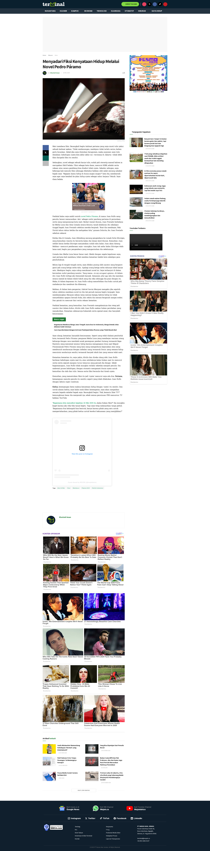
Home (44, 55)
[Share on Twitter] (46, 153)
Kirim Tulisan (131, 4)
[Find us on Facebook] (155, 4)
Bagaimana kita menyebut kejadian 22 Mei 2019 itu (74, 403)
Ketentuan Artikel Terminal (83, 836)
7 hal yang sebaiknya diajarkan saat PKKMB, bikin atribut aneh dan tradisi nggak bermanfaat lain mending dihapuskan (155, 158)
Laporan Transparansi (113, 839)
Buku (56, 55)
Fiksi (68, 488)
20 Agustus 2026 (149, 148)
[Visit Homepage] (54, 4)
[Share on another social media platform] (46, 163)
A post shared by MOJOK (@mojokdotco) (82, 482)
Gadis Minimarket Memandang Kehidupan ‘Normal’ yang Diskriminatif (68, 747)
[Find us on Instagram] (144, 4)
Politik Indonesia (97, 488)
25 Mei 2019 (66, 73)
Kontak (77, 839)
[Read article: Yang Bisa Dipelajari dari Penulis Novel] (91, 749)
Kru (76, 830)
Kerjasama (109, 827)
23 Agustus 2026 (149, 206)
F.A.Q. (108, 830)
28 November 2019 (106, 782)
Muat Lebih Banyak (84, 790)
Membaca (76, 488)
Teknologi (102, 11)
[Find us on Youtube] (165, 4)
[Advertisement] (83, 503)
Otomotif (129, 11)
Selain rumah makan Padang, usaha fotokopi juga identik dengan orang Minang (155, 200)
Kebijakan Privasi (111, 836)
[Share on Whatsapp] (46, 158)
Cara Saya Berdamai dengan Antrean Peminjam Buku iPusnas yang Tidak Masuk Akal (85, 330)
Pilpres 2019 (86, 488)
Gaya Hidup (157, 11)
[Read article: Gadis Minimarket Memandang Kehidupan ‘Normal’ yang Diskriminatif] (49, 749)
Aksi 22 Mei (61, 488)
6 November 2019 (105, 750)
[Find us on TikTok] (160, 4)
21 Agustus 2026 (149, 166)
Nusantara (50, 11)
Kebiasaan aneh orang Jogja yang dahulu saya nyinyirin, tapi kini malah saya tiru (155, 188)
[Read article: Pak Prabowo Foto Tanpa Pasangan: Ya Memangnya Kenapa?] (49, 761)
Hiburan (142, 11)
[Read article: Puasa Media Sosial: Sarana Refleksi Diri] (49, 776)
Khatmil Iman (55, 73)
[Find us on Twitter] (149, 4)
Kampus (75, 11)
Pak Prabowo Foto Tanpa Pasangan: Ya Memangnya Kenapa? (66, 760)
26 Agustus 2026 (149, 180)
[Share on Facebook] (46, 147)
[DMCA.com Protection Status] (56, 827)
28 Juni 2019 (104, 767)
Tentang (77, 827)
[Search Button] (166, 11)
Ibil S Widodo (79, 416)
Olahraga (115, 11)
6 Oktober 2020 (62, 753)
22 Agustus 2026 (149, 193)
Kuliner (63, 11)
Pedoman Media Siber (113, 833)
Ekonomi (88, 11)
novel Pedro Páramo (89, 216)
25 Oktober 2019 (62, 765)
